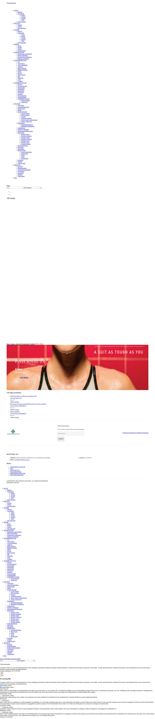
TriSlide (20, 162)
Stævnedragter (22, 22)
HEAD (20, 73)
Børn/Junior (24, 153)
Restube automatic (26, 136)
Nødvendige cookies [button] (6, 685)
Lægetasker (21, 171)
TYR (22, 20)
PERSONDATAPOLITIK (17, 473)
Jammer (20, 25)
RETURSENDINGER (16, 475)
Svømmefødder (22, 96)
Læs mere (24, 377)
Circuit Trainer (25, 113)
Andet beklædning (26, 152)
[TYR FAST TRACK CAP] (79, 396)
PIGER (16, 10)
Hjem (8, 344)
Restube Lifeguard (26, 139)
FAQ (11, 468)
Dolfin (23, 15)
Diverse (20, 84)
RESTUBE (21, 133)
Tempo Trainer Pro (26, 121)
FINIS (19, 71)
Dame (23, 155)
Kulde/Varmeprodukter (24, 170)
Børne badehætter (23, 55)
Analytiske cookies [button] (5, 705)
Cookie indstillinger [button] (5, 671)
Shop (12, 344)
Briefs (19, 46)
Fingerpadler (21, 88)
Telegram (145, 433)
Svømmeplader (22, 97)
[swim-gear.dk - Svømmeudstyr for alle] (11, 3)
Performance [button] (3, 699)
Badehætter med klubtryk (25, 54)
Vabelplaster (21, 176)
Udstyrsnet (24, 102)
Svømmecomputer (26, 118)
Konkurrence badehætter (25, 57)
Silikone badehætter (23, 59)
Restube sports (25, 141)
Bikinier (20, 12)
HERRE (16, 44)
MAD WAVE (21, 75)
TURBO (20, 81)
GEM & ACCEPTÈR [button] (6, 717)
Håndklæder (21, 123)
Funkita (23, 17)
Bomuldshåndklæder (27, 125)
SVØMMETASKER (24, 99)
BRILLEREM (22, 68)
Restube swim (25, 142)
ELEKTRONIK (22, 112)
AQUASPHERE (22, 65)
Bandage (20, 166)
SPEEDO (20, 78)
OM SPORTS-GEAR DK (17, 467)
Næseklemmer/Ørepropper (25, 131)
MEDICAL (17, 165)
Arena (23, 34)
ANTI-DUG (21, 63)
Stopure (23, 116)
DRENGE (17, 23)
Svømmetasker (25, 100)
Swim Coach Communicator (29, 120)
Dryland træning (22, 86)
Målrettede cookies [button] (5, 710)
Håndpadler (21, 89)
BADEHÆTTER (19, 52)
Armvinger (21, 105)
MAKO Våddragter (23, 129)
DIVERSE (17, 104)
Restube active (25, 134)
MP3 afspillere (25, 115)
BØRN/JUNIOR (22, 70)
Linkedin (139, 433)
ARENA (20, 67)
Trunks (20, 26)
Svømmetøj (21, 13)
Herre (22, 157)
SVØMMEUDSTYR (20, 83)
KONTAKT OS (15, 470)
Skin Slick (21, 147)
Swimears (20, 160)
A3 (18, 62)
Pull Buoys (21, 92)
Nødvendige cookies (8, 687)
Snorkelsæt (21, 149)
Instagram (132, 433)
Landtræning (21, 128)
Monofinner (21, 91)
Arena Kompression (23, 107)
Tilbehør (20, 174)
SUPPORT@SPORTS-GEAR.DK (22, 459)
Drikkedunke (21, 108)
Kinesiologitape (22, 168)
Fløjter (19, 110)
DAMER (16, 30)
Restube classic (25, 137)
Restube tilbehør (25, 144)
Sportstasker (24, 158)
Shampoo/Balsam (23, 145)
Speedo (23, 18)
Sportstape (21, 173)
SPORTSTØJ (21, 150)
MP (19, 76)
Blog (15, 178)
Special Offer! (4, 659)
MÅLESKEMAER (15, 472)
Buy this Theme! (14, 659)
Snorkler (20, 94)
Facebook (126, 433)
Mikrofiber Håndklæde (27, 126)
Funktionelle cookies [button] (6, 694)
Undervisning (21, 163)
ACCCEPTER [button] (16, 671)
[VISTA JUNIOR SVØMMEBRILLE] (79, 404)
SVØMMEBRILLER (20, 60)
